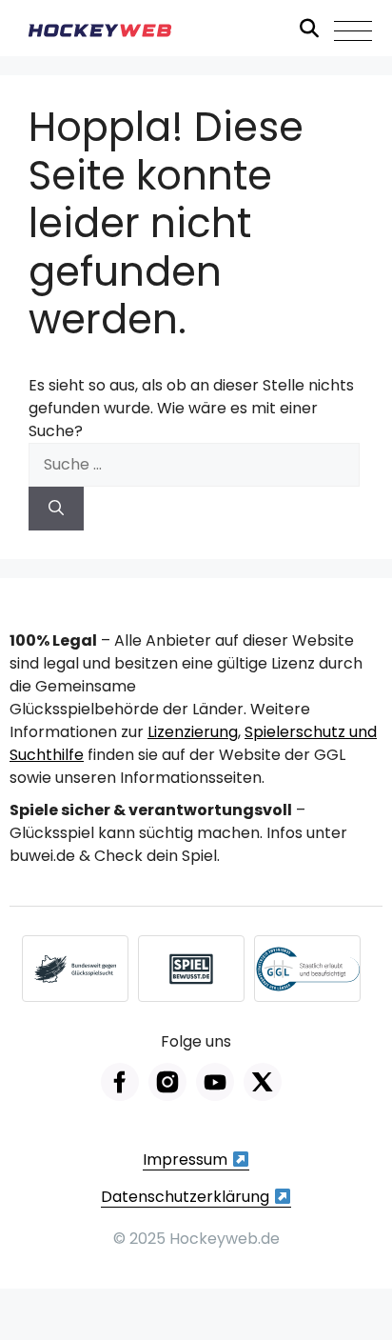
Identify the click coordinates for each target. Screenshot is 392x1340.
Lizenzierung (192, 732)
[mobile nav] (353, 30)
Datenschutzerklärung (187, 1197)
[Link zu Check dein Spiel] (191, 968)
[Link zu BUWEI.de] (75, 968)
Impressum (187, 1159)
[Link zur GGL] (307, 968)
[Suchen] (56, 508)
